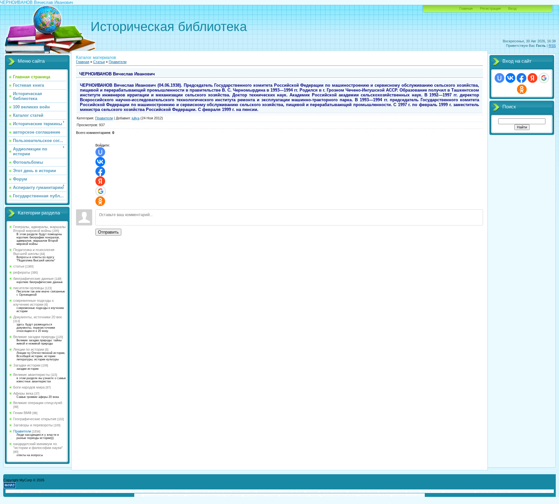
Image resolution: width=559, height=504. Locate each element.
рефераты (21, 272)
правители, (234, 495)
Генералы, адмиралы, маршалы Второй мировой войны (39, 229)
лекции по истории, (363, 491)
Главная (466, 8)
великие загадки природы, (326, 491)
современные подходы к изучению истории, (221, 491)
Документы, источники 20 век (37, 317)
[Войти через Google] (100, 191)
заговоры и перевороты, (205, 495)
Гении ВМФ (22, 413)
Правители (22, 431)
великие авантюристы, (425, 491)
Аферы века (23, 393)
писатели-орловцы (28, 288)
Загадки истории (26, 365)
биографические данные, (135, 491)
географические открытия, (164, 495)
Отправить (108, 232)
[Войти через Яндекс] (100, 181)
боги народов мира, (459, 491)
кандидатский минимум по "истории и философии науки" (38, 446)
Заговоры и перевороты (33, 425)
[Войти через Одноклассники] (100, 201)
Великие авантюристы (31, 375)
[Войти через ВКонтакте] (100, 162)
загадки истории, (392, 491)
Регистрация (490, 8)
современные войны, (374, 495)
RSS (552, 46)
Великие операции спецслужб (37, 403)
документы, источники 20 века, (281, 491)
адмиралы (31, 491)
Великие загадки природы (34, 337)
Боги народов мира (29, 387)
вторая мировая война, (339, 495)
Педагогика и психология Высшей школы (33, 252)
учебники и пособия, (408, 495)
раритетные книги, (295, 495)
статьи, (90, 491)
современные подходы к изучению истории (33, 302)
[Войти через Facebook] (100, 171)
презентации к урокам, (261, 495)
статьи (18, 266)
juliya (135, 118)
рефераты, (105, 491)
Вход (512, 8)
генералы (13, 491)
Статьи (99, 62)
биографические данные (33, 278)
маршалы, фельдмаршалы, (62, 491)
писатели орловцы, (171, 491)
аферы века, (486, 491)
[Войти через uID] (100, 152)
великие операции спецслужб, (520, 491)
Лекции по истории (28, 349)
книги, (315, 495)
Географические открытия (34, 419)
